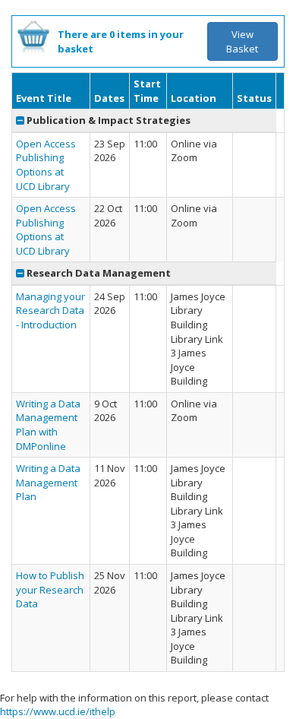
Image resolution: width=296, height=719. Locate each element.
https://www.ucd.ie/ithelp (57, 711)
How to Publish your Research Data (50, 589)
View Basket (242, 41)
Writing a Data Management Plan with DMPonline (48, 425)
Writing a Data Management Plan (48, 482)
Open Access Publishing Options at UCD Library (46, 165)
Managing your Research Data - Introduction (50, 310)
